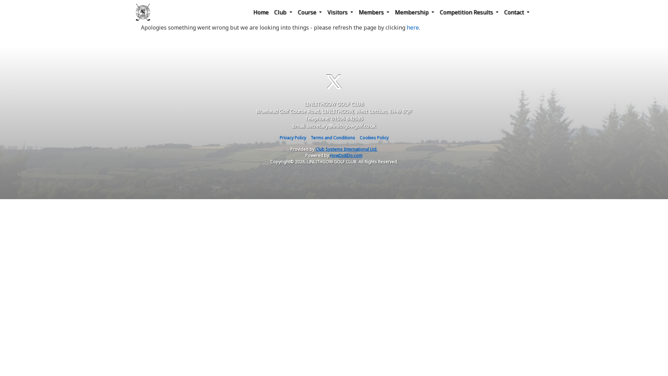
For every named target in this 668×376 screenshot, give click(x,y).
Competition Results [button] (467, 12)
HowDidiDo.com (346, 155)
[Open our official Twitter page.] (334, 82)
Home (261, 12)
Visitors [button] (338, 12)
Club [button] (281, 12)
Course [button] (308, 12)
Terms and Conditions (333, 138)
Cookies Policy (374, 138)
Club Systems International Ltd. (346, 149)
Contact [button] (514, 12)
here (413, 27)
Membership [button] (412, 12)
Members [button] (372, 12)
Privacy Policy (293, 138)
